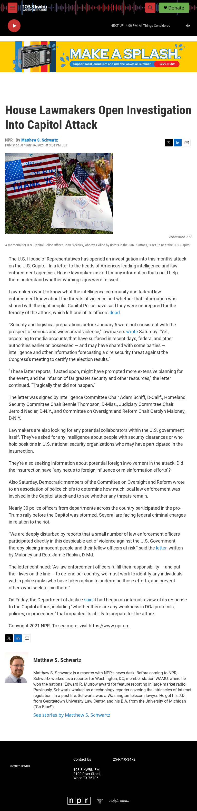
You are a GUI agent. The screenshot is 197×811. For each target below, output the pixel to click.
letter (161, 548)
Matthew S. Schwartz (39, 140)
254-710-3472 (124, 759)
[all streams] (189, 25)
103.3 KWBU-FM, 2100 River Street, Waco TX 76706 (87, 774)
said (88, 599)
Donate (176, 8)
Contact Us (82, 759)
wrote (132, 331)
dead (115, 312)
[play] (14, 26)
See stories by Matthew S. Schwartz (71, 715)
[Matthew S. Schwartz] (16, 667)
